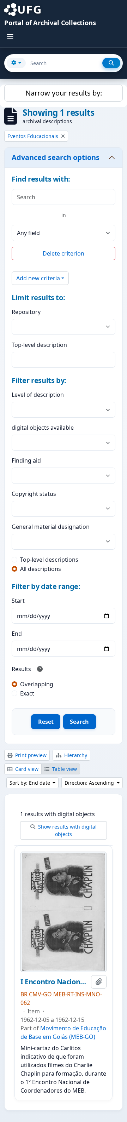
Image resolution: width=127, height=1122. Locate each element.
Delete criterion (63, 253)
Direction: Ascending (90, 782)
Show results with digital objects (67, 830)
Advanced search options (55, 157)
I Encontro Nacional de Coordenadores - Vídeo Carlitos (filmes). (54, 982)
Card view (26, 769)
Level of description (38, 395)
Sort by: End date (31, 782)
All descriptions (40, 569)
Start (18, 601)
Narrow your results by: (63, 93)
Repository (26, 312)
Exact (27, 693)
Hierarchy (75, 755)
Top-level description (39, 345)
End (17, 633)
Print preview (30, 755)
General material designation (51, 527)
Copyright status (34, 494)
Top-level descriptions (49, 559)
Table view (64, 769)
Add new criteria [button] (38, 278)
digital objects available (43, 427)
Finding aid (26, 460)
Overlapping (36, 684)
